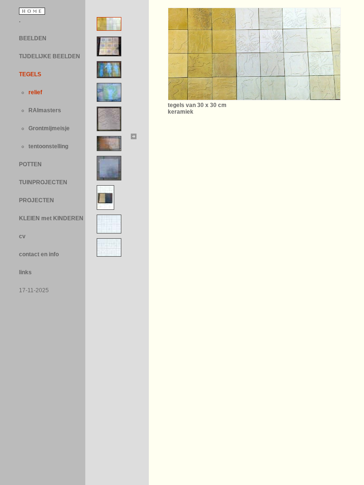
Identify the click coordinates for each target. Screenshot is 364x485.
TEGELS (30, 74)
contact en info (39, 254)
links (25, 272)
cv (22, 236)
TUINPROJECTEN (43, 182)
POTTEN (30, 164)
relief (35, 92)
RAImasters (44, 110)
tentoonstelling (48, 146)
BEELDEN (32, 38)
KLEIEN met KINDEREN (51, 218)
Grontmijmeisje (49, 128)
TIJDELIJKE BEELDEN (49, 56)
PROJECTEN (36, 200)
